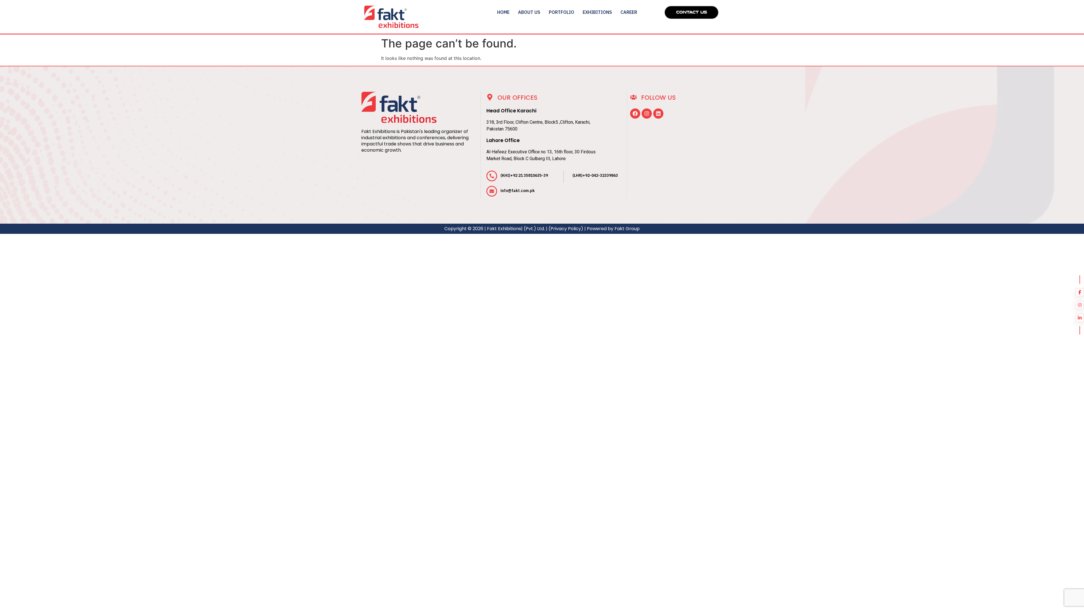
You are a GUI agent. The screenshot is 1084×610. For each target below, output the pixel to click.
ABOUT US (529, 12)
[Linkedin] (658, 113)
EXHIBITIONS (597, 12)
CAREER (628, 12)
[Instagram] (647, 113)
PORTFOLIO (561, 12)
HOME (503, 12)
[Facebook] (635, 113)
